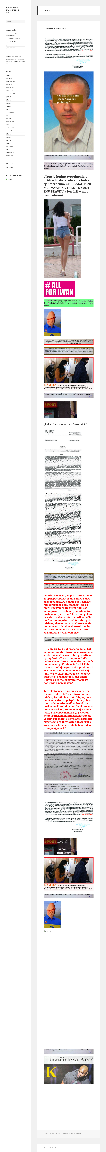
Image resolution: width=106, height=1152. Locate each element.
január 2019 (9, 109)
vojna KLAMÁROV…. (12, 42)
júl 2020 (8, 97)
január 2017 (9, 149)
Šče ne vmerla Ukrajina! (13, 39)
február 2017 (10, 146)
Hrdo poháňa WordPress (51, 1148)
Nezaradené (9, 167)
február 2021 (10, 87)
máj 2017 (9, 140)
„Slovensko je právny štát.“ (55, 28)
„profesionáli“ (10, 45)
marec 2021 (9, 84)
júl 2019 (8, 100)
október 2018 (10, 112)
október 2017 (10, 128)
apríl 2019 (9, 106)
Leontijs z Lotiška (11, 60)
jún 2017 (8, 137)
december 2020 (10, 94)
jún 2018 (8, 115)
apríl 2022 (9, 75)
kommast (65, 1134)
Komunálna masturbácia (12, 8)
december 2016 (10, 152)
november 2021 (10, 81)
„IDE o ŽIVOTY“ (10, 48)
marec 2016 (9, 156)
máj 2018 (9, 118)
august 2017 (9, 131)
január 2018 (9, 125)
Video (46, 1134)
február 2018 (10, 121)
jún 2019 (8, 103)
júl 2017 (8, 134)
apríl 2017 (9, 143)
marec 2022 (9, 78)
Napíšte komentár (76, 1134)
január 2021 (9, 91)
